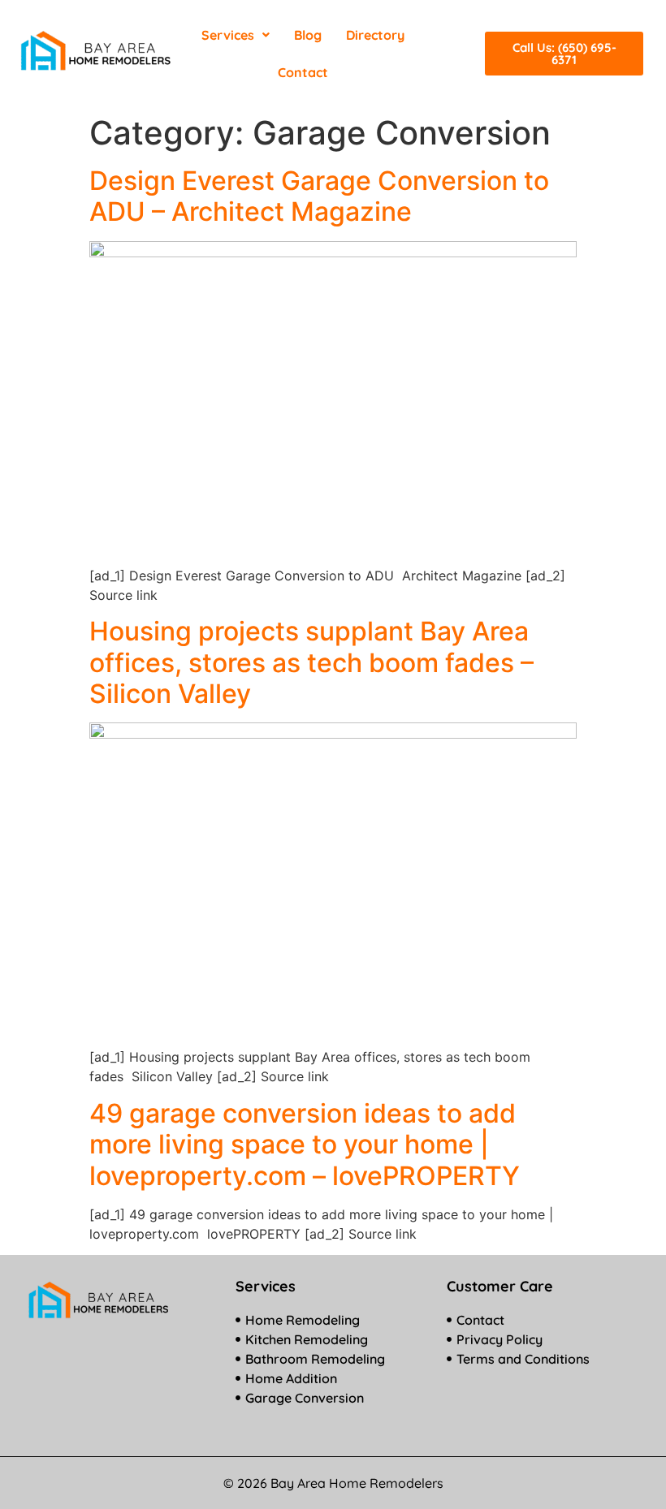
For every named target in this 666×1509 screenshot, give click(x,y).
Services (227, 35)
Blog (308, 35)
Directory (375, 35)
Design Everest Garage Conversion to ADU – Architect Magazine (319, 196)
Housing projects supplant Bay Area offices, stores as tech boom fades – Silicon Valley (311, 662)
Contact (303, 72)
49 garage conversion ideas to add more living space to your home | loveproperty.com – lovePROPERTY (304, 1144)
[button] (235, 35)
